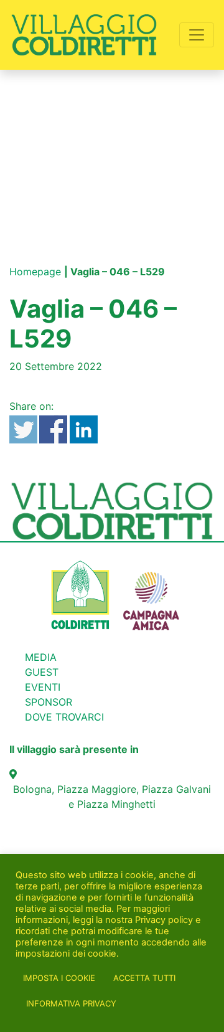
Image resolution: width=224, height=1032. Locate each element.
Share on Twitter (23, 429)
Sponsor (48, 702)
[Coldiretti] (80, 593)
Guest (41, 672)
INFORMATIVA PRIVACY (71, 1003)
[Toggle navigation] (196, 34)
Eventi (42, 687)
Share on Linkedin (84, 429)
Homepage (35, 271)
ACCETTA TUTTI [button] (144, 978)
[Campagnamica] (151, 593)
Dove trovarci (64, 717)
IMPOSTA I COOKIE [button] (59, 978)
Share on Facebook (53, 429)
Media (41, 657)
